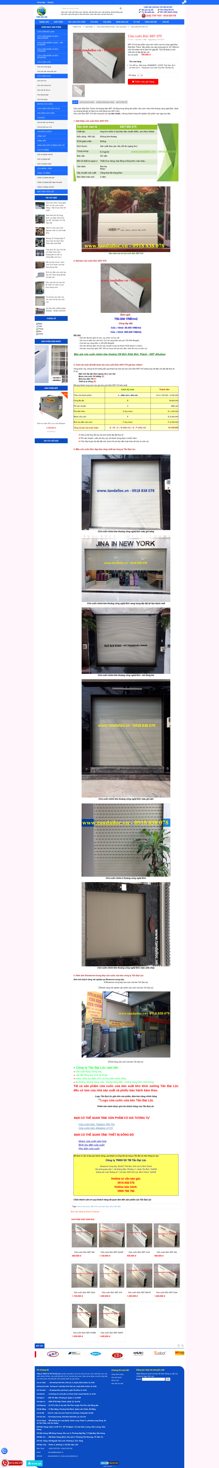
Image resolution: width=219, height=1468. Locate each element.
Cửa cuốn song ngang (44, 67)
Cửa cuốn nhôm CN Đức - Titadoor (48, 50)
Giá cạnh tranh (116, 1377)
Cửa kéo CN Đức (44, 132)
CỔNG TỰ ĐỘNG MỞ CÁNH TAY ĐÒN (49, 182)
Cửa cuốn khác (44, 76)
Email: (138, 1379)
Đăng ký (50, 2)
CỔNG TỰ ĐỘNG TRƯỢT (45, 187)
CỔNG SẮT (41, 136)
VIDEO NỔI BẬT (151, 22)
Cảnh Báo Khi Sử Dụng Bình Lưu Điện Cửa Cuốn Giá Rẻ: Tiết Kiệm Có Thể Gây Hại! (55, 219)
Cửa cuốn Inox (41, 81)
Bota (114, 1466)
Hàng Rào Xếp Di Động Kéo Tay (51, 145)
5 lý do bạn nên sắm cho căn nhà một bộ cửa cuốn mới (55, 299)
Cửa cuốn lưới (44, 62)
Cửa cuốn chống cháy (44, 85)
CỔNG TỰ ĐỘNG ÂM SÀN (45, 178)
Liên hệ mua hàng (87, 102)
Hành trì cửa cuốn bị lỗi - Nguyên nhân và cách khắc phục (56, 230)
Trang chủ (77, 27)
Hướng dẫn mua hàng (105, 102)
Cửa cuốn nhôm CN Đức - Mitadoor (48, 57)
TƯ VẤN (136, 22)
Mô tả (75, 102)
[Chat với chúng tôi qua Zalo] (4, 1450)
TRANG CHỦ (44, 22)
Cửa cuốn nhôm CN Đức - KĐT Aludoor (50, 44)
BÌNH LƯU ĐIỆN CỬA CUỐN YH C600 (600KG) (51, 352)
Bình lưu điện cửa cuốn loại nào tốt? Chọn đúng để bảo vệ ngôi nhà (56, 274)
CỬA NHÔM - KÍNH (44, 168)
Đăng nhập (41, 2)
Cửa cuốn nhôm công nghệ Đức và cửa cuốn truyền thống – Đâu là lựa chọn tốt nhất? (56, 206)
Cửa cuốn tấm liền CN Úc (48, 109)
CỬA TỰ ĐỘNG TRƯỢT (45, 154)
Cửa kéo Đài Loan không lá (45, 122)
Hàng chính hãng (117, 1374)
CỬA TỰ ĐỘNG (43, 150)
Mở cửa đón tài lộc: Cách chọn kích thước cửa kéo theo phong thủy (55, 264)
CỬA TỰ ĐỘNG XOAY (44, 164)
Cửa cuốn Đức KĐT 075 (139, 27)
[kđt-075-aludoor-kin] (78, 91)
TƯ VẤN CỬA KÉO (12, 31)
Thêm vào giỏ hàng (144, 81)
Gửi (168, 1379)
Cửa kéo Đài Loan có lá (44, 127)
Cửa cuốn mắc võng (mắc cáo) (47, 71)
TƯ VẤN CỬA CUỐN (13, 26)
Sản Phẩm (89, 27)
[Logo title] (47, 12)
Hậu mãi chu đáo (117, 1383)
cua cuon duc (103, 1206)
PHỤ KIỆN (107, 22)
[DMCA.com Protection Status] (109, 1463)
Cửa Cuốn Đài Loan (45, 32)
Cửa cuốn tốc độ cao (43, 90)
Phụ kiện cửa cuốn (45, 113)
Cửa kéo (41, 118)
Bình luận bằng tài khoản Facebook (85, 1211)
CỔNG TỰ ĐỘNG (43, 173)
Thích (131, 39)
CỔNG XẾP (41, 141)
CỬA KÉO (94, 22)
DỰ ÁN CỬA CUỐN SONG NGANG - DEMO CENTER (56, 309)
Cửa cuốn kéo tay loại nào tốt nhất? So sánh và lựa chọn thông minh (55, 284)
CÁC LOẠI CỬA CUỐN (76, 22)
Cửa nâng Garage (42, 95)
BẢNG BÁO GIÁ (122, 22)
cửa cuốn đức (115, 1206)
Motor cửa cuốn (45, 104)
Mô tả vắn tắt (121, 102)
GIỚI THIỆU (58, 22)
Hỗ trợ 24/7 (115, 1380)
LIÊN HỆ (165, 22)
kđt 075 (94, 1206)
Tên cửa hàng (135, 61)
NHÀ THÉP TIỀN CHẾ (45, 192)
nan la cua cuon (83, 1206)
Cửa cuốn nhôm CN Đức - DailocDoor (48, 37)
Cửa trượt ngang (42, 99)
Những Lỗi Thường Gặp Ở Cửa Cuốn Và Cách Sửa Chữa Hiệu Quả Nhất (55, 240)
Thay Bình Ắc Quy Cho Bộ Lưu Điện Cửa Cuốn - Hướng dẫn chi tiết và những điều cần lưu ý (56, 253)
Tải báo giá (36, 1463)
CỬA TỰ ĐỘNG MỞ (43, 159)
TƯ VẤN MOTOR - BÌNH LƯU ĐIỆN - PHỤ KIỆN (16, 36)
